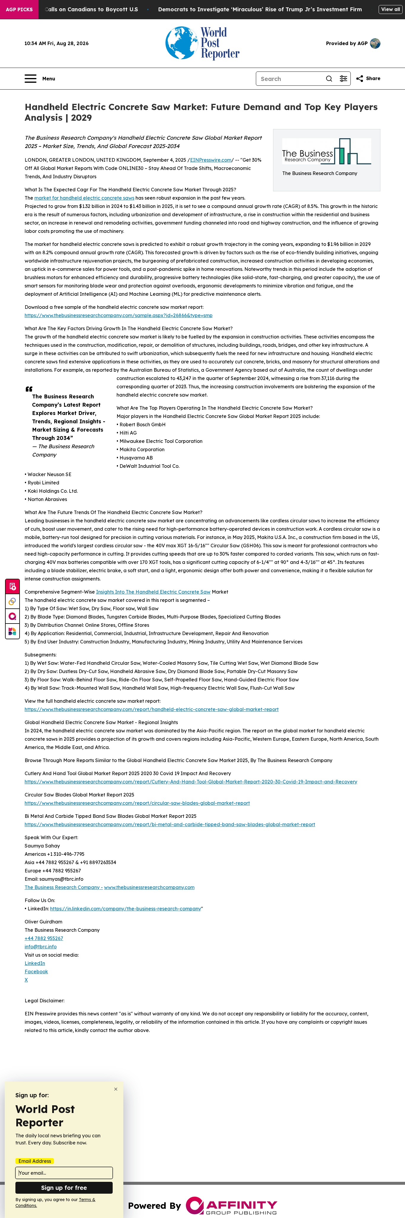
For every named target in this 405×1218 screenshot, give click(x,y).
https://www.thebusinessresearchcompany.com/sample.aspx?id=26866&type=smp (119, 315)
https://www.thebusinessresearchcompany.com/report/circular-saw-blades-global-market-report (137, 803)
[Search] (329, 78)
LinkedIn (35, 963)
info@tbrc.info (41, 947)
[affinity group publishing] (12, 616)
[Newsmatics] (12, 631)
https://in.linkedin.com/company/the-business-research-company (125, 909)
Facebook (36, 971)
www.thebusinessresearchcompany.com (149, 887)
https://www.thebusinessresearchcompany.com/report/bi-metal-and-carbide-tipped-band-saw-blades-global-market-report (170, 824)
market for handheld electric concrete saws (84, 198)
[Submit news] (12, 586)
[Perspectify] (12, 601)
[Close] (116, 1089)
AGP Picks (19, 9)
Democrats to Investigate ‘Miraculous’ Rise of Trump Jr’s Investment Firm (260, 9)
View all (390, 9)
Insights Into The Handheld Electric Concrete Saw (153, 592)
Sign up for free (64, 1187)
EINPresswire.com (210, 160)
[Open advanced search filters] (343, 78)
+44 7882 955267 (44, 938)
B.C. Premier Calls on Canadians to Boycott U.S (74, 9)
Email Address (34, 1161)
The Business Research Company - (64, 887)
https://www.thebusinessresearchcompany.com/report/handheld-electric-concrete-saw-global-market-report (152, 709)
